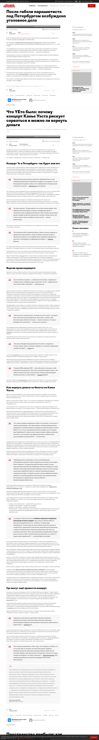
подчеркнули (32, 186)
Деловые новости (37, 715)
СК (32, 59)
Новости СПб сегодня (20, 95)
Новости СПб (29, 95)
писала (30, 348)
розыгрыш (34, 193)
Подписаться (60, 1)
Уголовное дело (45, 95)
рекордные (9, 600)
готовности (10, 608)
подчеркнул (27, 625)
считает (40, 375)
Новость (12, 95)
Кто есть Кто (70, 5)
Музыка (56, 715)
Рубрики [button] (32, 5)
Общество (51, 715)
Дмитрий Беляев (24, 74)
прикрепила (16, 355)
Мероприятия (54, 5)
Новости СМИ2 (10, 105)
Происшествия (37, 95)
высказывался (23, 380)
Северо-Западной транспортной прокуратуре (29, 42)
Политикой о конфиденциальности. (25, 738)
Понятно (93, 737)
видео (19, 80)
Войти (91, 5)
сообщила (9, 332)
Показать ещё (75, 66)
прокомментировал (48, 655)
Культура (45, 715)
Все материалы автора (24, 33)
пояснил (22, 255)
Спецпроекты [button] (43, 5)
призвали (50, 239)
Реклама (62, 5)
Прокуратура (52, 95)
